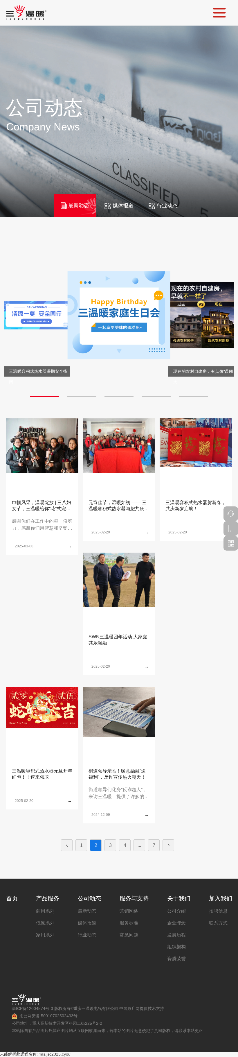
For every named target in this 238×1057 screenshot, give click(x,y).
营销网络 (129, 911)
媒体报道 (123, 206)
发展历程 (176, 934)
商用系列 (45, 911)
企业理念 (176, 922)
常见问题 (129, 934)
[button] (44, 396)
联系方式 (218, 922)
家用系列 (45, 934)
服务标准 (129, 922)
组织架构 (176, 946)
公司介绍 (176, 911)
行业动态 (167, 206)
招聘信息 (218, 911)
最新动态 (78, 205)
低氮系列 (45, 922)
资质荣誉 (176, 958)
